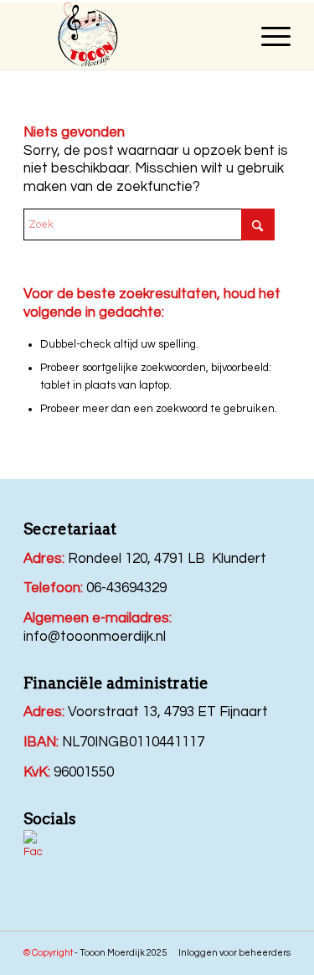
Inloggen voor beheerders (234, 952)
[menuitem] (268, 36)
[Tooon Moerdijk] (163, 36)
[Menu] (268, 36)
